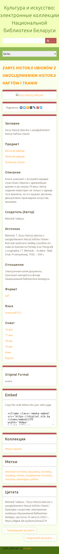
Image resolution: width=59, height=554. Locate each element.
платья (20, 475)
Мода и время (13, 448)
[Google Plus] (37, 107)
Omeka (27, 548)
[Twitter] (24, 107)
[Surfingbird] (41, 107)
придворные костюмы (38, 475)
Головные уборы (15, 162)
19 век (9, 346)
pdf (7, 295)
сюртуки (10, 479)
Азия (8, 352)
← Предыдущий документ (19, 530)
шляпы (34, 479)
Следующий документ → (40, 537)
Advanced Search (53, 40)
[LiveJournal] (34, 107)
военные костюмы (16, 471)
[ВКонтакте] (21, 107)
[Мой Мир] (31, 107)
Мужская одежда (15, 156)
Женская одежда (14, 150)
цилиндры (22, 479)
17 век (9, 335)
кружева (10, 475)
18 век (9, 341)
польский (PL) (13, 312)
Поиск (48, 40)
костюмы (46, 471)
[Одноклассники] (27, 107)
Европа (9, 358)
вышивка (33, 471)
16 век (9, 329)
